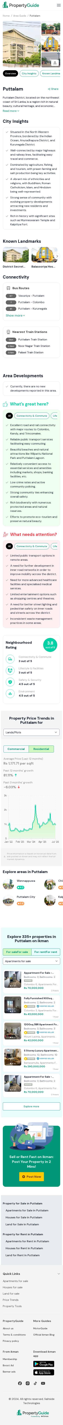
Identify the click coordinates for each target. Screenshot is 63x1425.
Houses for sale (13, 1287)
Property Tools (12, 1306)
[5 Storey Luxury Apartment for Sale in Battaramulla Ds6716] (31, 1059)
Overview (10, 73)
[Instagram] (27, 1383)
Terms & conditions (14, 1334)
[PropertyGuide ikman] (21, 5)
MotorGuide (40, 1328)
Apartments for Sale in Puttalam (27, 1210)
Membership (10, 1359)
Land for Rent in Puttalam (23, 1255)
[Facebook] (20, 1383)
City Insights (29, 73)
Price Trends (11, 1300)
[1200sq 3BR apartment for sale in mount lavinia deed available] (31, 1033)
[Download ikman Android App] (46, 1364)
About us (8, 1328)
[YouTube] (43, 1383)
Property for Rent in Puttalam (23, 1234)
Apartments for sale (15, 1281)
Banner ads (9, 1371)
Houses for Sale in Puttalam (24, 1217)
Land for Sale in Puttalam (22, 1224)
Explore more (31, 1106)
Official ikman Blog (43, 1334)
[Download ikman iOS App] (46, 1372)
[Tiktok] (35, 1383)
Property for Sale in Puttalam (22, 1203)
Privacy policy (11, 1341)
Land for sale (11, 1293)
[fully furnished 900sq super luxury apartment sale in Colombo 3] (31, 1007)
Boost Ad (8, 1365)
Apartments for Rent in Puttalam (27, 1241)
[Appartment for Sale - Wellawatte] (31, 981)
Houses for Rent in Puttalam (24, 1248)
